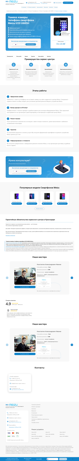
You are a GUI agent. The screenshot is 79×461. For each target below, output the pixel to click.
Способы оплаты (35, 422)
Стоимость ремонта (36, 404)
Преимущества (10, 56)
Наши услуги (34, 417)
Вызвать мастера (25, 286)
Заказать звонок (68, 2)
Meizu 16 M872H (35, 438)
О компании (24, 7)
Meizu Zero (62, 434)
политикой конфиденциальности (32, 46)
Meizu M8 (34, 434)
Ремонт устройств (32, 7)
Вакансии (46, 7)
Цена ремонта (40, 7)
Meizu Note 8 (62, 432)
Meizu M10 (34, 432)
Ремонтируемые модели (37, 415)
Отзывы (55, 7)
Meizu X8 (48, 432)
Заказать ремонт (17, 203)
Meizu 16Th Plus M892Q (37, 436)
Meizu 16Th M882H (64, 436)
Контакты (51, 7)
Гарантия (33, 56)
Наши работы (41, 56)
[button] (72, 278)
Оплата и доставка (36, 406)
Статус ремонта (58, 2)
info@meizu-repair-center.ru (15, 417)
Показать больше (39, 208)
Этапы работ (18, 56)
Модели (26, 56)
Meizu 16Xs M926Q (50, 434)
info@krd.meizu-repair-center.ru (18, 383)
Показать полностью (10, 235)
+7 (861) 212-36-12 (46, 2)
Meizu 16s (48, 436)
